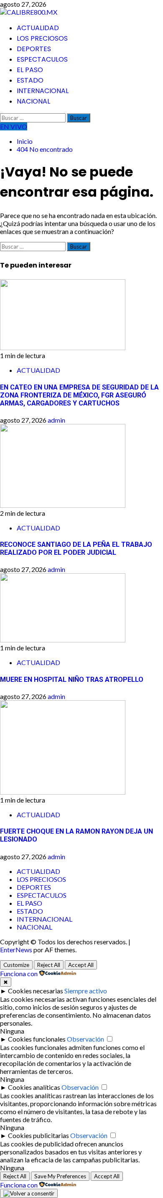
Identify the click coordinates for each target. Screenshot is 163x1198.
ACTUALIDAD (38, 28)
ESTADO (30, 80)
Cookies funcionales (37, 1039)
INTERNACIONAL (43, 91)
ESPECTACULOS (42, 59)
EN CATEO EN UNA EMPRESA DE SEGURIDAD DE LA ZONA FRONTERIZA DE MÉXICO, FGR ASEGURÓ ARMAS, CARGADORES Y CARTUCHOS (79, 395)
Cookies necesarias (35, 991)
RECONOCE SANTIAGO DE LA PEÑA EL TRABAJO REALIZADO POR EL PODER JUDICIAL (76, 548)
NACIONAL (33, 101)
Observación (85, 1039)
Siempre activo (85, 991)
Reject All (48, 965)
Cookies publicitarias (38, 1135)
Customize (16, 965)
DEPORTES (34, 49)
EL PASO (30, 70)
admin (56, 420)
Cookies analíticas (34, 1087)
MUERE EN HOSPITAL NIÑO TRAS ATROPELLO (71, 679)
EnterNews (16, 950)
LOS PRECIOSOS (42, 38)
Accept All (81, 965)
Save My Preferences (60, 1176)
